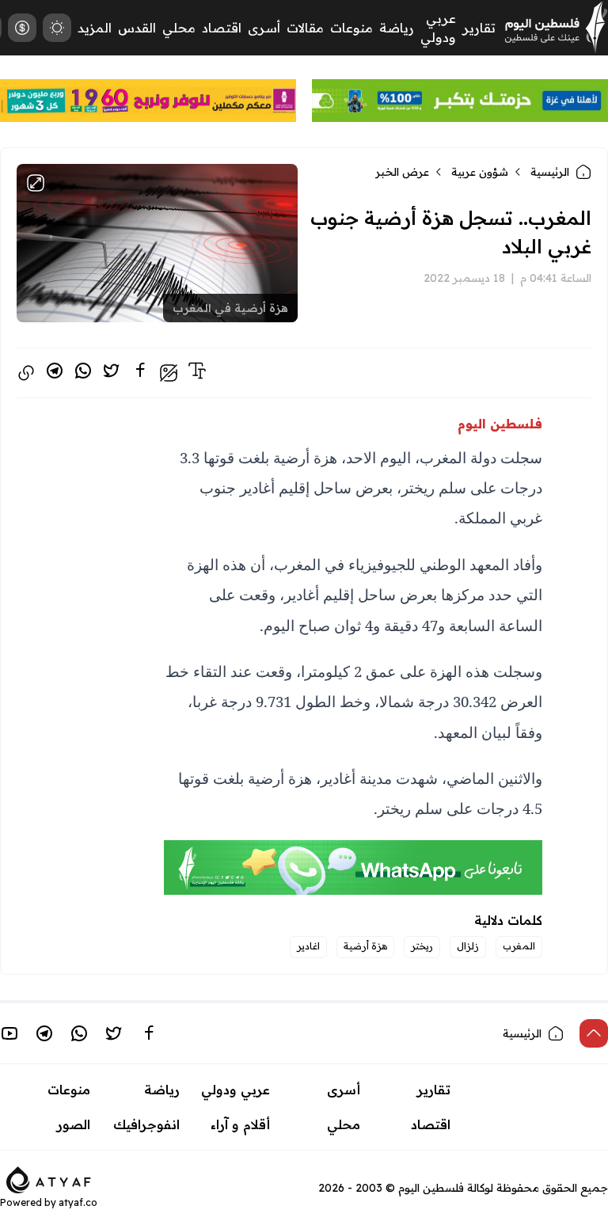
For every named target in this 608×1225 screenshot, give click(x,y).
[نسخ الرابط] (26, 373)
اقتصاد (221, 28)
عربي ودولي (235, 1090)
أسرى (264, 28)
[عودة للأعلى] (594, 1033)
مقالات (305, 28)
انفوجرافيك (146, 1124)
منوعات (351, 28)
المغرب (519, 946)
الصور (73, 1124)
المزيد (95, 28)
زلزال (468, 946)
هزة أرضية (365, 946)
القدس (137, 28)
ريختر (422, 946)
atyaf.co (78, 1202)
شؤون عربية (479, 172)
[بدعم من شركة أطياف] (48, 1178)
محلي (179, 28)
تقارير (479, 28)
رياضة (396, 28)
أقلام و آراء (240, 1124)
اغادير (308, 946)
